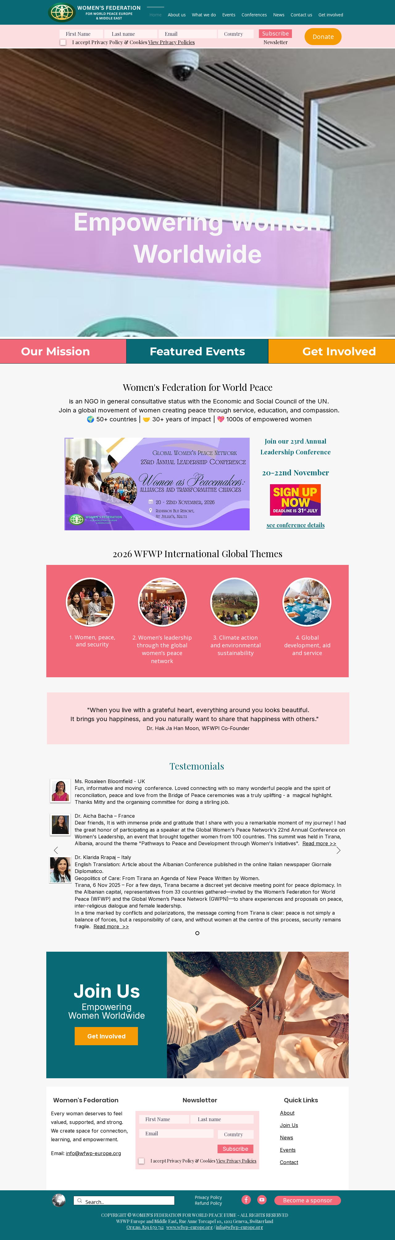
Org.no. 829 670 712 (145, 1227)
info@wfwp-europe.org (93, 1153)
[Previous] (56, 851)
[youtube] (262, 1200)
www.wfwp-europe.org (189, 1227)
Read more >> (319, 843)
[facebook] (246, 1200)
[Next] (338, 851)
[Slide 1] (197, 933)
